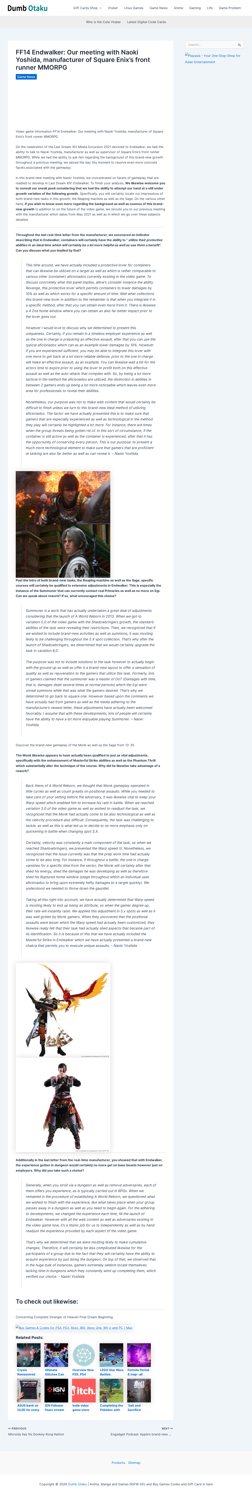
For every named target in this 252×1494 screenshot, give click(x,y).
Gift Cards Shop (85, 8)
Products (118, 1463)
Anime (178, 8)
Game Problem (230, 8)
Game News (159, 8)
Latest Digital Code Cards (146, 22)
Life (210, 8)
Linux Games (133, 8)
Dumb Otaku (77, 1484)
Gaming (195, 8)
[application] (100, 8)
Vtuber (113, 8)
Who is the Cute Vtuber (103, 22)
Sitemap (134, 1463)
